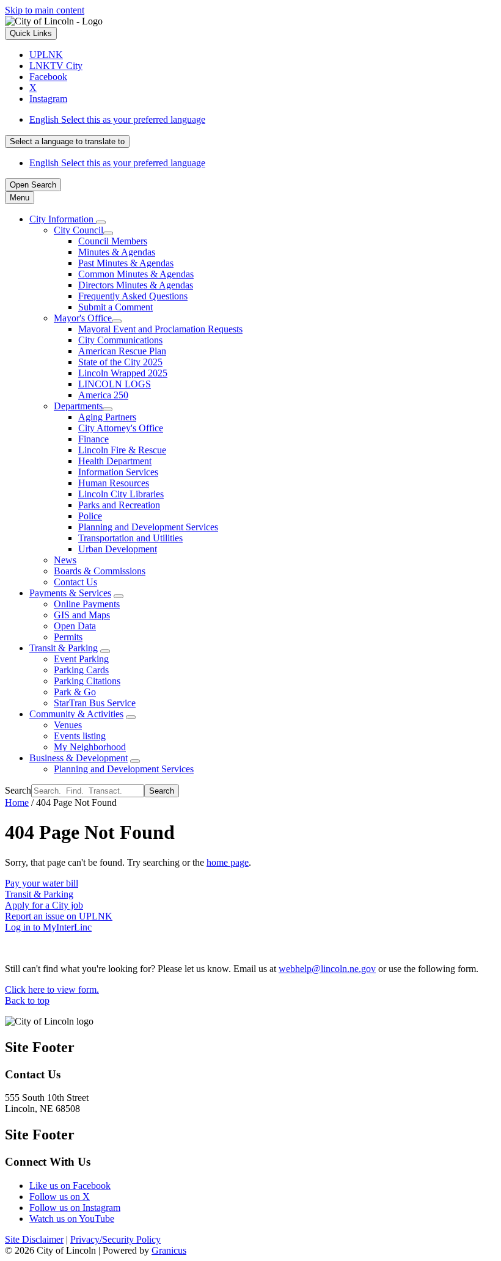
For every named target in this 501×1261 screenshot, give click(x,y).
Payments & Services (70, 593)
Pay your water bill (41, 883)
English (117, 119)
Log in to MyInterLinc (48, 927)
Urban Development (117, 549)
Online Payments (87, 604)
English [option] (117, 163)
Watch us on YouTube (71, 1218)
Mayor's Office (83, 318)
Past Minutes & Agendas (126, 263)
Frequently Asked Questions (133, 296)
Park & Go (75, 692)
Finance (93, 439)
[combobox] (67, 141)
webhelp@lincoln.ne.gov (327, 968)
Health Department (115, 461)
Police (90, 516)
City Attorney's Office (120, 428)
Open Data (75, 626)
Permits (68, 637)
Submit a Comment (115, 307)
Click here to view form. (52, 989)
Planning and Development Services (148, 527)
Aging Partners (107, 417)
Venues (68, 725)
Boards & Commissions (99, 571)
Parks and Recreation (119, 505)
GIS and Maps (82, 615)
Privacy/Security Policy (115, 1239)
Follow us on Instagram (74, 1207)
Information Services (118, 472)
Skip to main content (44, 10)
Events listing (80, 736)
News (65, 560)
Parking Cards (81, 670)
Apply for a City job (44, 905)
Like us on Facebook (70, 1185)
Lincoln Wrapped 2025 (122, 373)
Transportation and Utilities (130, 538)
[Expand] (101, 222)
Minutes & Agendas (116, 252)
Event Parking (81, 659)
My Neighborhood (90, 747)
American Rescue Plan (122, 351)
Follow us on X (59, 1196)
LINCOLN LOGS (114, 384)
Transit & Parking (63, 648)
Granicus (169, 1250)
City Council (78, 230)
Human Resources (113, 483)
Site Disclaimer (34, 1239)
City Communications (120, 340)
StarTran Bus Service (95, 703)
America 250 (103, 395)
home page (228, 862)
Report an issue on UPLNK (58, 916)
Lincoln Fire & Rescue (122, 450)
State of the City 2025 (120, 362)
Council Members (112, 241)
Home (17, 802)
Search (18, 790)
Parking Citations (87, 681)
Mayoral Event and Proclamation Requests (160, 329)
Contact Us (75, 582)
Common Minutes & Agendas (136, 274)
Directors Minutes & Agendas (135, 285)
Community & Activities (76, 714)
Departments (78, 406)
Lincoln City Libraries (121, 494)
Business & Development (78, 758)
